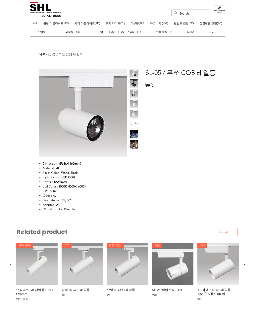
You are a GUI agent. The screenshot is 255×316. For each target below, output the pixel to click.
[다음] (244, 263)
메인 (42, 54)
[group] (127, 272)
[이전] (10, 263)
